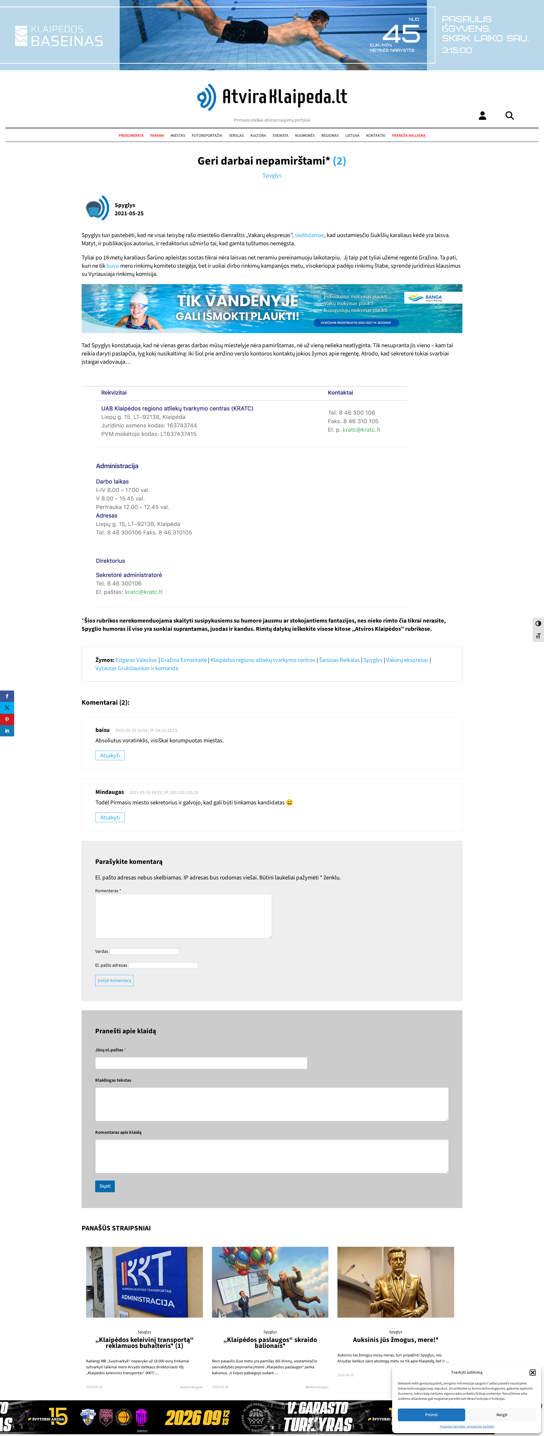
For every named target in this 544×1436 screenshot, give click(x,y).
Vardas (101, 951)
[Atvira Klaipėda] (272, 109)
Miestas (178, 136)
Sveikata (280, 136)
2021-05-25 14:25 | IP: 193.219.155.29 (163, 792)
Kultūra (258, 136)
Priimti (431, 1415)
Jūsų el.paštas (110, 1050)
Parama (157, 136)
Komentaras (108, 891)
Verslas (236, 136)
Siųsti (104, 1186)
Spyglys (272, 175)
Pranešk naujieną (409, 136)
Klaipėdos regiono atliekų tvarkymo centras (263, 660)
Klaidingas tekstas (113, 1080)
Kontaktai (375, 136)
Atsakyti (110, 755)
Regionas (330, 136)
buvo (113, 266)
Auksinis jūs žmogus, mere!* (396, 1340)
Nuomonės (305, 136)
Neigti (501, 1415)
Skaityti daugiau (191, 1387)
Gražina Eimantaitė (184, 660)
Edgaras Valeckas (136, 660)
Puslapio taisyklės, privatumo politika (467, 1426)
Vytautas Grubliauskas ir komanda (136, 668)
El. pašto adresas (111, 965)
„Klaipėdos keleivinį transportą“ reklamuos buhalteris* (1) (144, 1343)
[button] (533, 1372)
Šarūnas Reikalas (339, 660)
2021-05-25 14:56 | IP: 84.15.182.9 (146, 730)
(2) (340, 161)
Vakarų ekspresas (407, 660)
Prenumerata (131, 136)
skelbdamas (309, 235)
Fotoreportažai (207, 136)
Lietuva (352, 136)
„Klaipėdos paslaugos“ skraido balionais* (270, 1343)
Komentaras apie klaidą (118, 1132)
